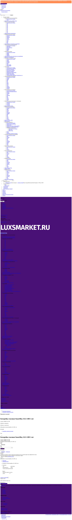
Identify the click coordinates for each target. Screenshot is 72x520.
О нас (4, 189)
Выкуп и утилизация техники (8, 194)
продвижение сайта (55, 514)
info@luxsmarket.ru (3, 512)
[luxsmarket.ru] (3, 485)
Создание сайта (48, 514)
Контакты (4, 193)
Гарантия (4, 190)
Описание (4, 460)
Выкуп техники (5, 497)
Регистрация (7, 185)
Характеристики (5, 461)
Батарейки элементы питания (8, 412)
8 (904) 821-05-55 (8, 182)
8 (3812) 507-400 (20, 182)
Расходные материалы (6, 411)
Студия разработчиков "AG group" (65, 514)
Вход (5, 184)
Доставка (4, 192)
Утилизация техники (6, 498)
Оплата (4, 191)
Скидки (4, 195)
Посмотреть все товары (11, 22)
